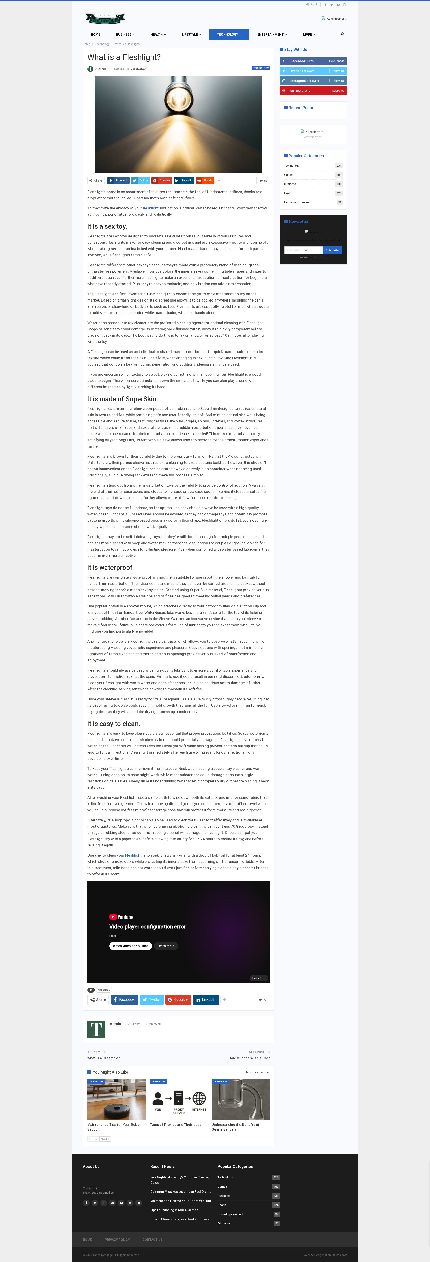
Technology (227, 34)
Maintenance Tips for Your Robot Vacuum (180, 1201)
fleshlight (151, 208)
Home (95, 34)
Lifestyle (190, 34)
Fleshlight (133, 855)
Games (288, 175)
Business (123, 34)
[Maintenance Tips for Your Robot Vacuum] (116, 1099)
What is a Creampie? (103, 1058)
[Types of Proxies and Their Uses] (179, 1099)
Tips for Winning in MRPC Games (174, 1210)
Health (157, 34)
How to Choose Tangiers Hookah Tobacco (181, 1219)
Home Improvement (297, 202)
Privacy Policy (117, 1240)
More (307, 34)
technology (104, 990)
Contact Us (152, 1240)
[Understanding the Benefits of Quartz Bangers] (241, 1099)
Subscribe (333, 250)
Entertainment (270, 34)
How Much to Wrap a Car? (249, 1058)
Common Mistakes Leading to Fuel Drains (180, 1191)
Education (224, 1223)
